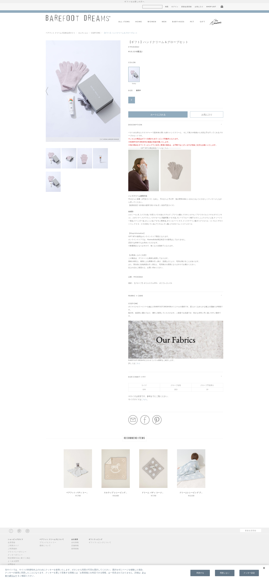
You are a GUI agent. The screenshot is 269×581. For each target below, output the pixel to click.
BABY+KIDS (178, 22)
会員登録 (11, 542)
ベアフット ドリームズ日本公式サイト (60, 33)
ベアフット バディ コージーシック (79, 492)
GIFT (202, 22)
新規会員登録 (186, 6)
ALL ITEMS (124, 22)
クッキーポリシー (15, 555)
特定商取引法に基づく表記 (19, 558)
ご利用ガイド (13, 545)
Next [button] (117, 91)
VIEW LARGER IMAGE (111, 139)
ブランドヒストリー (48, 542)
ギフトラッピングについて (100, 542)
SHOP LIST (211, 6)
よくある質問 (13, 561)
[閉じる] (264, 568)
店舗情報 (75, 545)
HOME (138, 22)
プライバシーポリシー (17, 552)
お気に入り (199, 6)
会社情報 (75, 542)
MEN (164, 22)
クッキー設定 (249, 573)
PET (192, 22)
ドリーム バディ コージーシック (155, 492)
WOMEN (152, 22)
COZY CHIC (95, 33)
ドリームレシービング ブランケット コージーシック (192, 492)
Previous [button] (49, 91)
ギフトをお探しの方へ (134, 1)
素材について (45, 545)
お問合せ (11, 564)
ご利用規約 (12, 549)
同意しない (224, 573)
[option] (83, 91)
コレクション (83, 33)
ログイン (174, 6)
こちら (137, 363)
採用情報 (75, 549)
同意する (200, 573)
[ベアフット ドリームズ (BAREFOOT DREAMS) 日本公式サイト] (78, 20)
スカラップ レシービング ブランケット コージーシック (117, 492)
